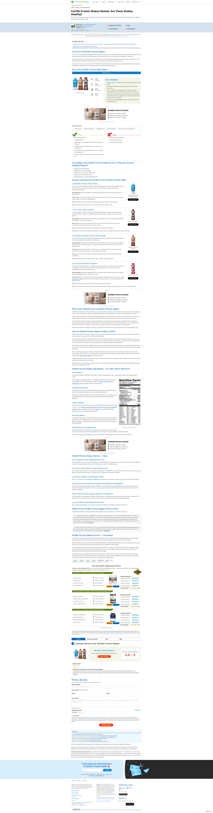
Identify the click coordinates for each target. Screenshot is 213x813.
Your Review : (75, 698)
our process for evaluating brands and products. (117, 36)
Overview (75, 44)
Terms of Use (125, 720)
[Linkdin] (130, 801)
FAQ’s (82, 46)
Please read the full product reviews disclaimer (113, 632)
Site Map (73, 800)
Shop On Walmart (133, 199)
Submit (107, 770)
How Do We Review (75, 792)
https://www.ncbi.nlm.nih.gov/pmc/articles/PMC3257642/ (93, 740)
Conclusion (94, 46)
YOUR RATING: (75, 690)
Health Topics (95, 2)
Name (73, 693)
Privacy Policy (105, 798)
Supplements (111, 2)
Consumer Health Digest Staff (89, 24)
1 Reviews (115, 25)
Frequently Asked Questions (77, 795)
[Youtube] (122, 801)
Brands (103, 2)
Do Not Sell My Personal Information (103, 801)
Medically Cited (76, 30)
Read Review (116, 586)
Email (108, 693)
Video (120, 639)
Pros (84, 44)
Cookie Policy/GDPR (75, 798)
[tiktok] (132, 801)
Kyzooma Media (131, 809)
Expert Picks (120, 2)
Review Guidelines (95, 717)
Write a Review (131, 29)
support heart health (85, 355)
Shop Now (109, 586)
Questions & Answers (92, 639)
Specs (128, 25)
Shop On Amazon (133, 278)
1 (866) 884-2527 (82, 805)
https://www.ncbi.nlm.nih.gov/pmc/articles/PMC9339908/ (106, 737)
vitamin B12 (75, 409)
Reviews (87, 46)
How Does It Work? (129, 44)
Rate (80, 44)
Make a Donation (123, 794)
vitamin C (97, 409)
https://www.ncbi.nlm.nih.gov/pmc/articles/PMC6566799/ (109, 735)
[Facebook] (120, 801)
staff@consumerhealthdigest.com (78, 803)
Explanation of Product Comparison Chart (106, 627)
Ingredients (76, 46)
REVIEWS (127, 2)
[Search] (139, 2)
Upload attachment (77, 710)
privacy (93, 775)
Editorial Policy (78, 780)
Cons (87, 44)
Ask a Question (113, 29)
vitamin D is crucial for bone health (107, 407)
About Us (73, 780)
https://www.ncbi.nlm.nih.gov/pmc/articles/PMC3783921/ (99, 741)
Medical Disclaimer (109, 794)
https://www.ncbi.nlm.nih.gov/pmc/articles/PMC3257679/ (97, 738)
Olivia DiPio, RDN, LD (87, 26)
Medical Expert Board (76, 790)
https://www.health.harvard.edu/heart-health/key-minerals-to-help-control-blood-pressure (89, 734)
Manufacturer (119, 44)
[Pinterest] (125, 801)
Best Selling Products (96, 44)
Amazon (90, 479)
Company (134, 2)
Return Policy (74, 797)
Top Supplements (109, 44)
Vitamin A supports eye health (88, 407)
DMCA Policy (85, 780)
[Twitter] (127, 801)
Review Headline (76, 684)
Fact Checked (86, 30)
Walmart (96, 479)
